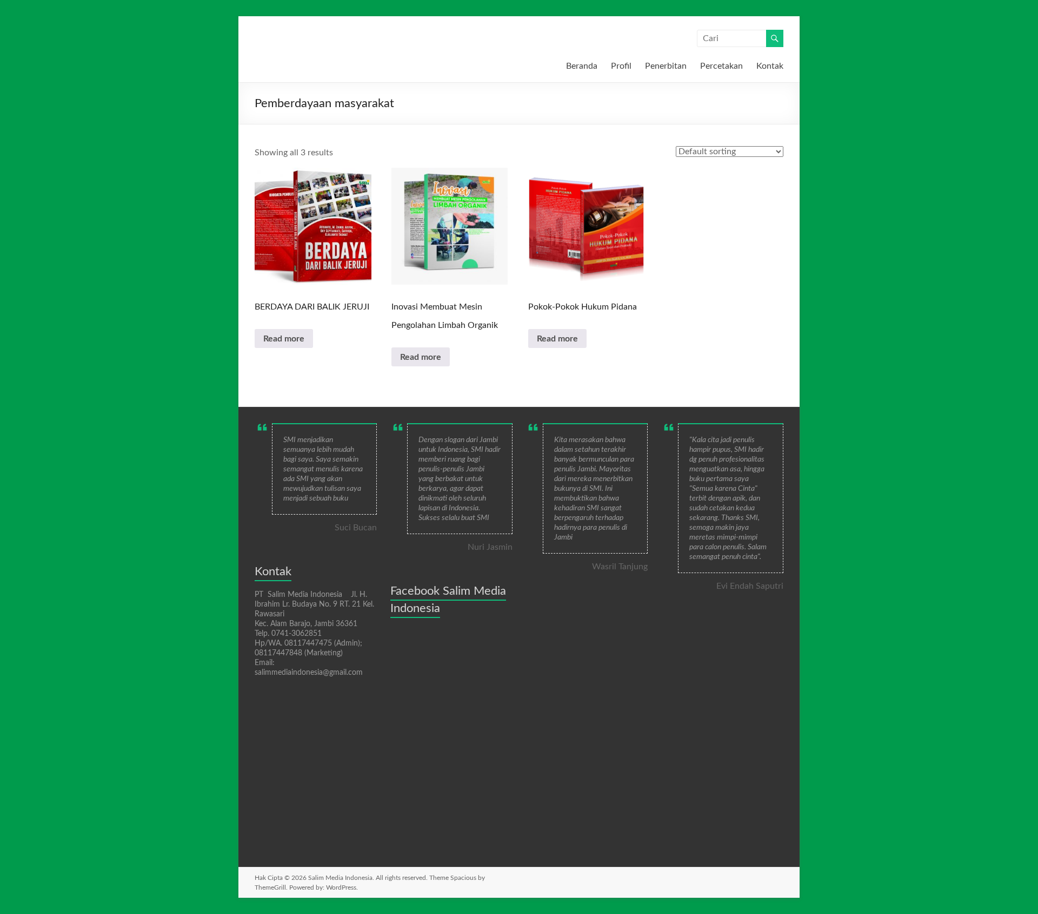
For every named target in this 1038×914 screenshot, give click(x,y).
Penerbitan (666, 66)
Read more (283, 338)
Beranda (581, 66)
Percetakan (721, 66)
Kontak (769, 66)
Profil (621, 66)
